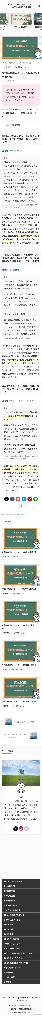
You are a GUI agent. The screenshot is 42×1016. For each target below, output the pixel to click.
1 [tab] (11, 34)
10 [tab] (32, 34)
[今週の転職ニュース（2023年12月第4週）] (24, 499)
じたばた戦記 (9, 977)
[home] (26, 828)
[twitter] (6, 499)
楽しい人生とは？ (21, 26)
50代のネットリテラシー (14, 958)
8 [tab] (27, 34)
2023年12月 (8, 514)
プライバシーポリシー (10, 998)
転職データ (8, 972)
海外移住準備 (9, 900)
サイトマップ (24, 998)
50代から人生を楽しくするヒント (18, 953)
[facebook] (12, 499)
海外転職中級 (9, 891)
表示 (17, 124)
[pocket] (18, 499)
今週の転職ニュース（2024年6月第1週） (20, 552)
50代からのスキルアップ (14, 915)
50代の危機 (8, 924)
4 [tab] (18, 34)
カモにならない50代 (12, 948)
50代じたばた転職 (21, 6)
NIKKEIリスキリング (20, 150)
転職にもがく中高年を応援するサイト (21, 1005)
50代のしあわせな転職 (13, 881)
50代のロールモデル (12, 943)
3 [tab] (16, 34)
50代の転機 (8, 929)
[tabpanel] (21, 22)
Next (40, 21)
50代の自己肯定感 (11, 938)
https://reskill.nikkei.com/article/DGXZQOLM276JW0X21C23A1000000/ (21, 206)
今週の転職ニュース (19, 514)
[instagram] (21, 828)
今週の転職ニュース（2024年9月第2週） (20, 701)
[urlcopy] (21, 506)
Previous (2, 21)
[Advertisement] (21, 857)
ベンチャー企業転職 (12, 910)
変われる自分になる (12, 919)
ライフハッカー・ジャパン (22, 400)
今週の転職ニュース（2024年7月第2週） (20, 588)
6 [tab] (23, 34)
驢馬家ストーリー (11, 982)
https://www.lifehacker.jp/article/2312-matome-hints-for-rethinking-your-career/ (20, 457)
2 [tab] (13, 34)
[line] (35, 499)
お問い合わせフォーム (23, 1001)
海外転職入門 (9, 886)
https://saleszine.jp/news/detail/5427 (17, 338)
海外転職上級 (9, 895)
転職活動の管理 (10, 905)
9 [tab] (30, 34)
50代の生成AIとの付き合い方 (16, 962)
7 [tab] (25, 34)
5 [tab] (20, 34)
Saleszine (14, 269)
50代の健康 (8, 934)
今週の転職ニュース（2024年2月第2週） (20, 665)
